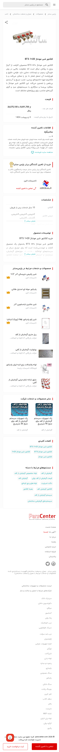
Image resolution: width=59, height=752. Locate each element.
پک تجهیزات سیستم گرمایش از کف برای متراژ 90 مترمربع (43, 421)
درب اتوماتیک (46, 623)
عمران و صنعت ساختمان (22, 14)
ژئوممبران (48, 639)
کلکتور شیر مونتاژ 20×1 (21, 452)
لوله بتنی (48, 658)
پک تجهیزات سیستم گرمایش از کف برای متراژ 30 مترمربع (19, 421)
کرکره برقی (48, 723)
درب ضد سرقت (46, 634)
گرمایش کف (23, 478)
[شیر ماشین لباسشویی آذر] (46, 308)
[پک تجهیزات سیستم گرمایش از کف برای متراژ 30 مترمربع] (17, 409)
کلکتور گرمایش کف (44, 489)
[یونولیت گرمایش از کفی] (46, 353)
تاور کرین (48, 694)
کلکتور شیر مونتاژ (45, 457)
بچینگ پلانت (46, 689)
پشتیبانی (52, 556)
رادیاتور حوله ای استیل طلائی (24, 289)
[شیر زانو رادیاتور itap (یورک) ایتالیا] (46, 323)
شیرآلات (48, 653)
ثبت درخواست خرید (15, 746)
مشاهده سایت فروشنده (44, 152)
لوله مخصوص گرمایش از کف (25, 473)
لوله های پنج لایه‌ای (29, 483)
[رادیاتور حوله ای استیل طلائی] (46, 293)
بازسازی (49, 668)
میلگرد (49, 608)
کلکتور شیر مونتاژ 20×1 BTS (41, 446)
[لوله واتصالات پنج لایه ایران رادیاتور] (46, 368)
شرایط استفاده (50, 551)
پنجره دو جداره (46, 663)
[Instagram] (53, 564)
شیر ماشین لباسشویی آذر (25, 304)
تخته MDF (47, 713)
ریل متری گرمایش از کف (26, 334)
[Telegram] (48, 564)
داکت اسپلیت (46, 483)
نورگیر (49, 648)
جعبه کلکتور (28, 489)
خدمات (30, 398)
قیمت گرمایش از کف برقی (42, 478)
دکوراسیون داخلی (45, 603)
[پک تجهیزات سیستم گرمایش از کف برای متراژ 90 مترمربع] (42, 409)
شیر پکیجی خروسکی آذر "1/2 (24, 274)
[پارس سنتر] (42, 516)
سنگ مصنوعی (46, 673)
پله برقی (48, 618)
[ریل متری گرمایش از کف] (46, 338)
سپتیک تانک (46, 598)
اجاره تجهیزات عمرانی (43, 644)
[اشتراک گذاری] (6, 22)
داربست (49, 708)
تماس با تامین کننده (44, 746)
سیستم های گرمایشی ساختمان (40, 501)
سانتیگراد (48, 132)
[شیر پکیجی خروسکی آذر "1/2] (46, 278)
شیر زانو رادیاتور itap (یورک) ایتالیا (22, 319)
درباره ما (53, 537)
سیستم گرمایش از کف (43, 495)
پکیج (50, 728)
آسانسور (48, 613)
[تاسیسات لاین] (46, 184)
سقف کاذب (47, 699)
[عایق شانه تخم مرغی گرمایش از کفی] (46, 383)
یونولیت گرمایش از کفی (26, 349)
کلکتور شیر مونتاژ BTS (43, 452)
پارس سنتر (52, 14)
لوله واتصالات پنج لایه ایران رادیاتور (21, 364)
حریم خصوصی (50, 547)
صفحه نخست (50, 527)
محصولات (39, 14)
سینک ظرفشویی (45, 628)
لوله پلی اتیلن (46, 718)
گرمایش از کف (46, 473)
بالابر (50, 704)
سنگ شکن (47, 684)
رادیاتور (49, 678)
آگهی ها (50, 532)
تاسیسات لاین (30, 180)
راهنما (53, 542)
